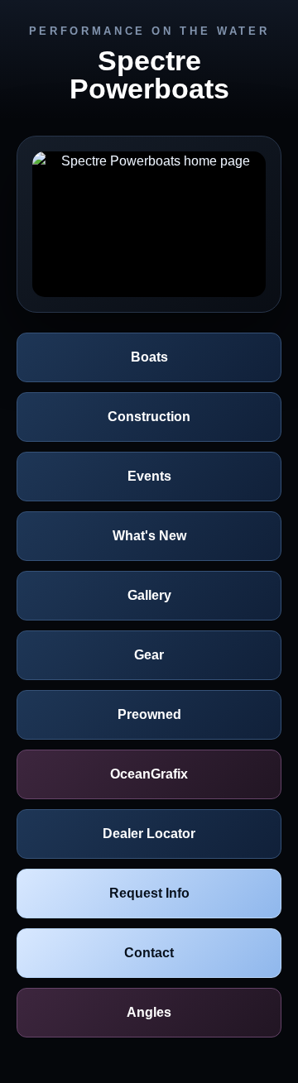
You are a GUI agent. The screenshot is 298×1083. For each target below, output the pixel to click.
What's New (149, 536)
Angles (149, 1012)
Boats (149, 357)
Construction (149, 417)
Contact (149, 953)
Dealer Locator (149, 834)
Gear (149, 655)
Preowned (149, 714)
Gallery (149, 595)
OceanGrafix (149, 774)
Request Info (149, 893)
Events (149, 476)
